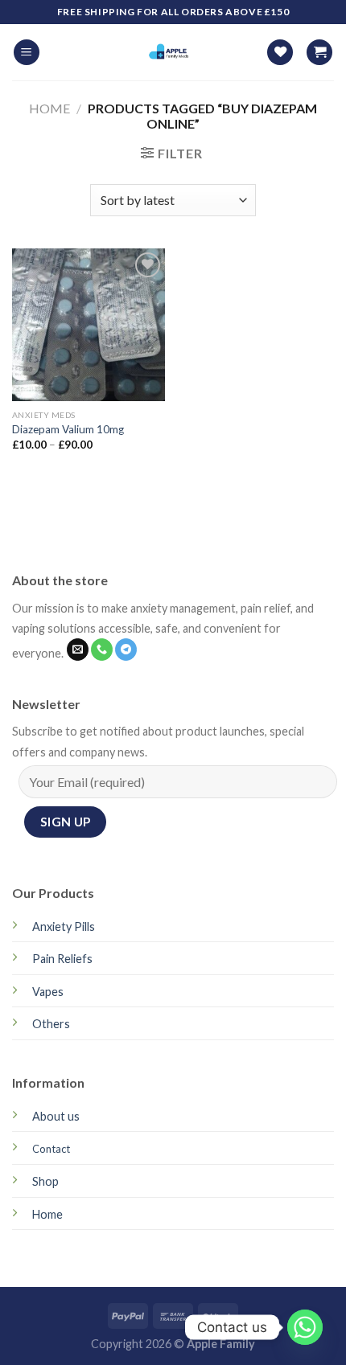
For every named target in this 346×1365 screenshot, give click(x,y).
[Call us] (102, 649)
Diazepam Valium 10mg (68, 429)
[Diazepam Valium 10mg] (88, 324)
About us (56, 1116)
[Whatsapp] (305, 1327)
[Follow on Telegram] (126, 649)
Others (51, 1024)
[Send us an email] (78, 649)
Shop (45, 1181)
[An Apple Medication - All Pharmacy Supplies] (171, 52)
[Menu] (26, 52)
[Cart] (319, 52)
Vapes (48, 991)
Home (49, 108)
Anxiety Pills (63, 926)
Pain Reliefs (62, 958)
